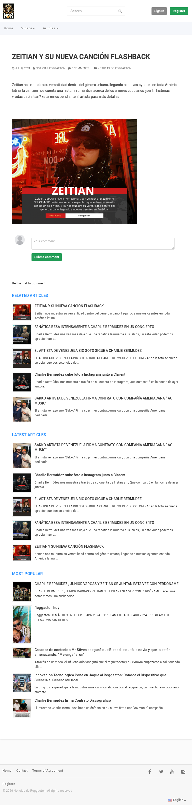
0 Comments (80, 68)
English (178, 800)
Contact (22, 770)
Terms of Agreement (47, 770)
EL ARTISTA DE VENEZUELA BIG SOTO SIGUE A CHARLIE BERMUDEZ (88, 351)
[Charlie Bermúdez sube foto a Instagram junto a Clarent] (23, 382)
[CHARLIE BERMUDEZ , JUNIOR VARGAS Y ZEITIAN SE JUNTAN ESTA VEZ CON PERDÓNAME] (23, 592)
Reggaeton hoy (46, 608)
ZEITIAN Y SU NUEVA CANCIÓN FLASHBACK (69, 306)
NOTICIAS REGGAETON (50, 68)
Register (179, 11)
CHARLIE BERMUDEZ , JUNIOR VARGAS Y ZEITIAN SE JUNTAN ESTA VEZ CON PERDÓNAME (106, 584)
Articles (49, 28)
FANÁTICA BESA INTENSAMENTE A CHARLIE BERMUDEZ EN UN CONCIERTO (94, 327)
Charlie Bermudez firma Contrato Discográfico (72, 700)
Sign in (159, 11)
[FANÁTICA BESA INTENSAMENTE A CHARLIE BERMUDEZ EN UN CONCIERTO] (23, 335)
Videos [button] (26, 28)
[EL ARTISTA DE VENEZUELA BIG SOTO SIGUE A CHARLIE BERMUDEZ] (23, 358)
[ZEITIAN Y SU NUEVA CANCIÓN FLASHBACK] (23, 312)
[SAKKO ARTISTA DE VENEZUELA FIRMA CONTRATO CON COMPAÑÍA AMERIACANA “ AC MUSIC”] (23, 409)
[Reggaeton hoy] (23, 624)
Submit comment (46, 257)
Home (8, 28)
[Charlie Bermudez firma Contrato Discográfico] (23, 708)
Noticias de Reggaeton (114, 68)
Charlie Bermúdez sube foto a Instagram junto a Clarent (79, 374)
